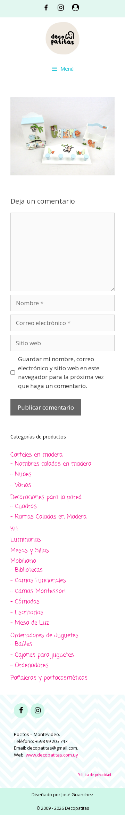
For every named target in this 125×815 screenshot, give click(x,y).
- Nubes (21, 474)
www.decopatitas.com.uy (52, 755)
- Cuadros (23, 506)
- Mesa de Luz (29, 623)
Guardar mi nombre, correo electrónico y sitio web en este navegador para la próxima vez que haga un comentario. (61, 372)
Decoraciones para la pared (46, 497)
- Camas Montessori (38, 591)
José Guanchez (77, 794)
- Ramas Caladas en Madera (48, 517)
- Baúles (21, 644)
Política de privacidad (94, 774)
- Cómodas (25, 602)
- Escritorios (26, 612)
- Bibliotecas (26, 570)
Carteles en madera (36, 455)
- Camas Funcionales (38, 580)
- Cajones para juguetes (42, 655)
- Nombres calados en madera (50, 464)
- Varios (20, 485)
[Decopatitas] (62, 37)
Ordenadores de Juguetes (44, 635)
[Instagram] (37, 710)
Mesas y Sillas (29, 550)
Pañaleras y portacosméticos (49, 678)
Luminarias (25, 540)
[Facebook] (21, 710)
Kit (14, 529)
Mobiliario (23, 561)
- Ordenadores (29, 665)
